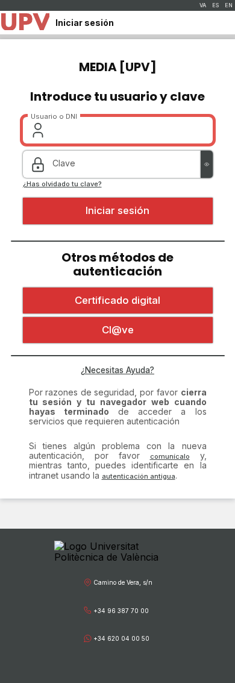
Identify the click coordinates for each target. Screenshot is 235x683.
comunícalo (170, 456)
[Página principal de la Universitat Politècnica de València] (25, 22)
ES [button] (215, 5)
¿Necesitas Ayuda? (117, 370)
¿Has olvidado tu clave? (62, 184)
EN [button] (229, 5)
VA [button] (202, 5)
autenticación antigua (138, 476)
